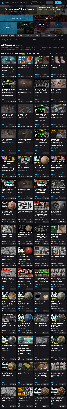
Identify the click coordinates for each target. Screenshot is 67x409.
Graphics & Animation (46, 35)
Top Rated (29, 53)
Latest (37, 53)
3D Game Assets (28, 35)
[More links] (64, 2)
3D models (12, 35)
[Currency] (44, 2)
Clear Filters (61, 39)
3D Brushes (19, 35)
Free (34, 53)
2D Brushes (37, 35)
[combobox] (34, 2)
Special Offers (20, 53)
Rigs (55, 35)
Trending (3, 53)
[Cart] (41, 2)
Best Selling (10, 53)
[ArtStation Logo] (3, 3)
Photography (4, 35)
